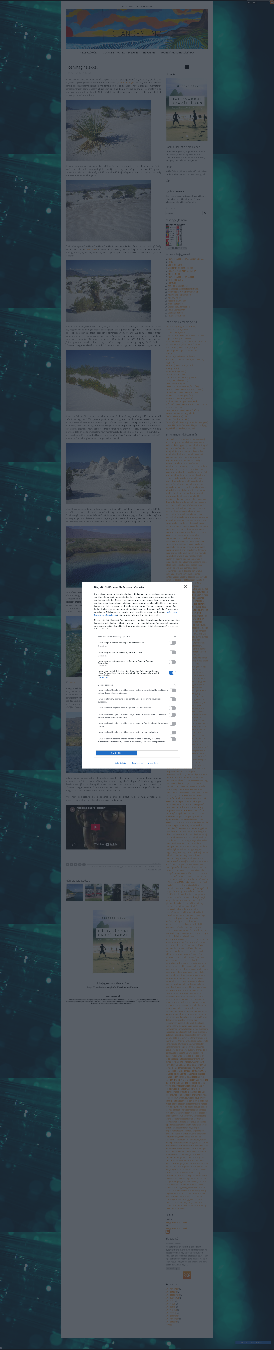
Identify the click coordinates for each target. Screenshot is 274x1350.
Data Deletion (121, 763)
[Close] (186, 587)
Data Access (137, 763)
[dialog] (137, 675)
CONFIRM (116, 753)
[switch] (172, 643)
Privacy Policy (153, 763)
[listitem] (137, 636)
